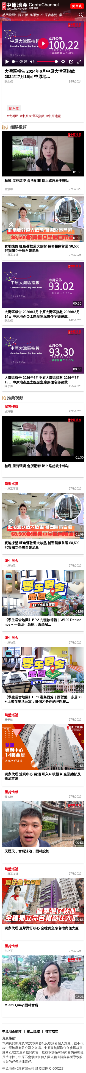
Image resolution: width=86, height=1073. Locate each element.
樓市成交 (51, 1031)
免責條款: (9, 1038)
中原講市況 (49, 15)
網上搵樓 (33, 1031)
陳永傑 (23, 15)
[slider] (15, 61)
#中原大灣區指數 (32, 116)
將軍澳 (34, 15)
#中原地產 (53, 116)
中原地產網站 (12, 1031)
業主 (62, 15)
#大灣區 (12, 116)
